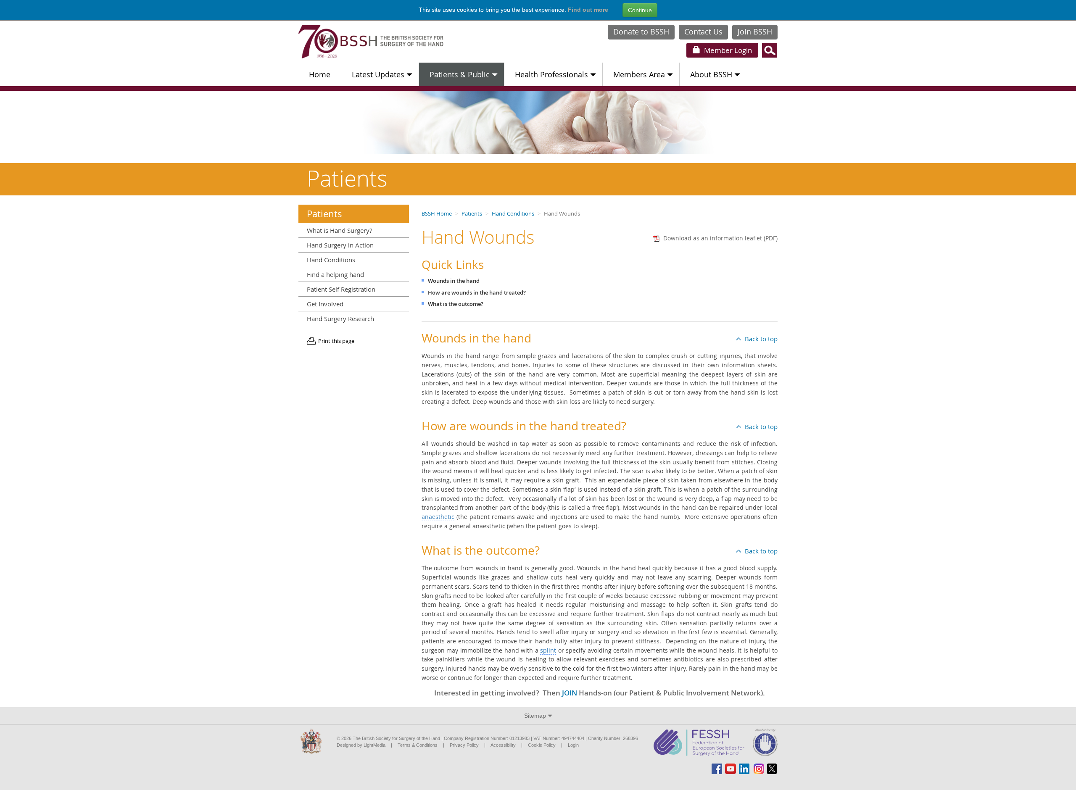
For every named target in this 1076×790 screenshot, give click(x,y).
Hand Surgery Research (340, 318)
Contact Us (703, 31)
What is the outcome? (455, 304)
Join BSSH (755, 31)
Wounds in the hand (454, 280)
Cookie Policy (542, 745)
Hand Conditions (513, 213)
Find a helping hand (335, 274)
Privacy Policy (464, 745)
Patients (472, 213)
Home (319, 74)
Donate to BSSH (641, 31)
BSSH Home (437, 213)
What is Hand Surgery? (339, 230)
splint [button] (548, 650)
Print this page (336, 341)
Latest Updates (378, 74)
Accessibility (503, 745)
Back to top (761, 338)
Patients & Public (460, 74)
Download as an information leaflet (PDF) (720, 238)
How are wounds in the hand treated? (477, 292)
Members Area (639, 74)
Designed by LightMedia (361, 745)
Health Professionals (551, 74)
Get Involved (325, 304)
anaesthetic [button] (438, 517)
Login (727, 50)
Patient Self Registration (341, 289)
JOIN (569, 693)
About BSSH (711, 74)
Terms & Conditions (418, 745)
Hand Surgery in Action (340, 245)
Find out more (588, 9)
